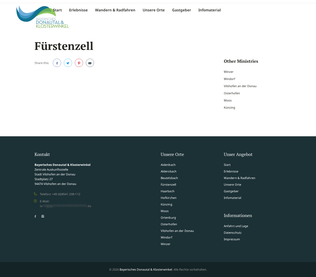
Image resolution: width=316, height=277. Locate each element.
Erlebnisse (78, 10)
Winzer (229, 72)
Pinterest (79, 63)
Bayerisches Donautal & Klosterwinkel (146, 269)
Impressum (232, 239)
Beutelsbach (169, 178)
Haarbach (167, 191)
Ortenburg (168, 218)
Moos (228, 100)
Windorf (229, 79)
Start (57, 10)
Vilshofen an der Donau (240, 86)
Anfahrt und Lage (236, 226)
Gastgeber (181, 10)
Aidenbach (168, 165)
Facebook (57, 63)
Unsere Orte (154, 10)
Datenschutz (233, 233)
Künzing (229, 107)
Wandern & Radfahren (115, 10)
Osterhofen (232, 93)
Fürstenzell (168, 185)
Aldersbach (168, 171)
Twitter (68, 63)
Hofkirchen (168, 198)
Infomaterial (209, 10)
